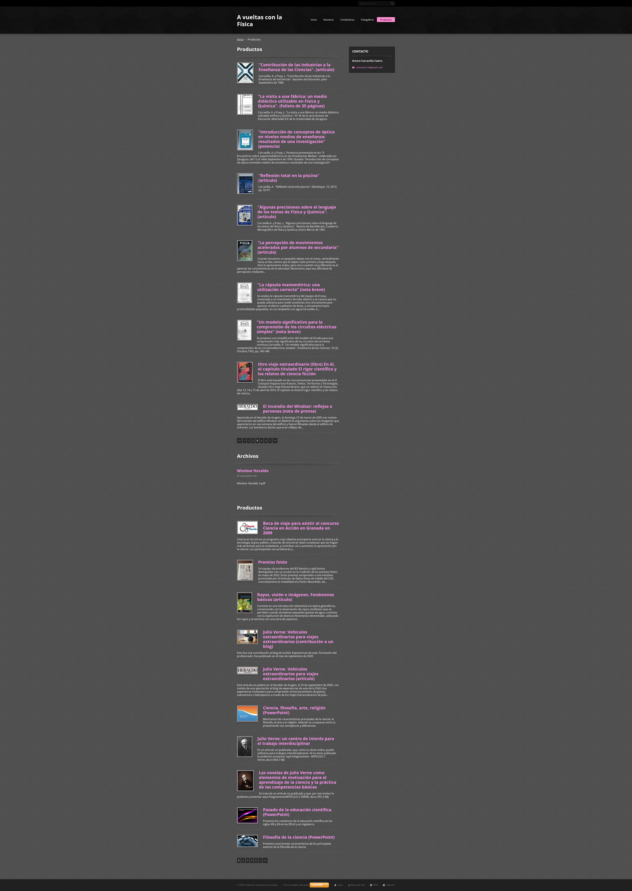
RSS (375, 885)
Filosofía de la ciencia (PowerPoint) (299, 837)
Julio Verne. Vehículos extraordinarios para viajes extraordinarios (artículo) (290, 673)
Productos (386, 19)
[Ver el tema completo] (245, 73)
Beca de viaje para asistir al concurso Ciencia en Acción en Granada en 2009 (301, 527)
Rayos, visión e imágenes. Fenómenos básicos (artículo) (295, 597)
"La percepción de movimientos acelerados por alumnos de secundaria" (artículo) (298, 247)
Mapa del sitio (358, 885)
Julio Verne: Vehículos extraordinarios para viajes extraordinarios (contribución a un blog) (298, 639)
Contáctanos (347, 19)
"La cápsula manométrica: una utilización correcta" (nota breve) (291, 287)
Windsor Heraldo (253, 470)
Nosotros (328, 19)
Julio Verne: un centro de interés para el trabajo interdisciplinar (295, 741)
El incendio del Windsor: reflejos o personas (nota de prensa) (297, 408)
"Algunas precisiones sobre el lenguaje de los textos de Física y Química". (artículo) (296, 211)
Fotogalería (367, 19)
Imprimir (390, 885)
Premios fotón (272, 562)
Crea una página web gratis (296, 885)
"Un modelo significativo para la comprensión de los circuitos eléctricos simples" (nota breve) (296, 326)
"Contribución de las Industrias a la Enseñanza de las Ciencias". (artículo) (296, 67)
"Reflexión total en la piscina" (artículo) (288, 178)
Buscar (392, 3)
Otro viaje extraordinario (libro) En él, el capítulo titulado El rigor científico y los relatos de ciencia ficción (297, 368)
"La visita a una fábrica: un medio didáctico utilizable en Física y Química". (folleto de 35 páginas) (292, 101)
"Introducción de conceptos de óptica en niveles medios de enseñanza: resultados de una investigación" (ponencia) (296, 139)
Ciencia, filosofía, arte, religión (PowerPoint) (294, 710)
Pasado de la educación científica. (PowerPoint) (297, 812)
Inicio (314, 19)
